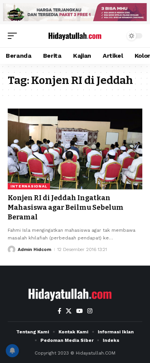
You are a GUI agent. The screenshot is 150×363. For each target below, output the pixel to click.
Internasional (28, 186)
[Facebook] (59, 311)
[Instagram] (89, 311)
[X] (68, 311)
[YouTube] (79, 311)
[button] (14, 36)
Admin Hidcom (34, 249)
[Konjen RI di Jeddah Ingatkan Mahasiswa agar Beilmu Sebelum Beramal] (75, 149)
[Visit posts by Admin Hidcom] (11, 249)
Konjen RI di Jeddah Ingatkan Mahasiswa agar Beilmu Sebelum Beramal (65, 207)
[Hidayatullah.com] (75, 36)
